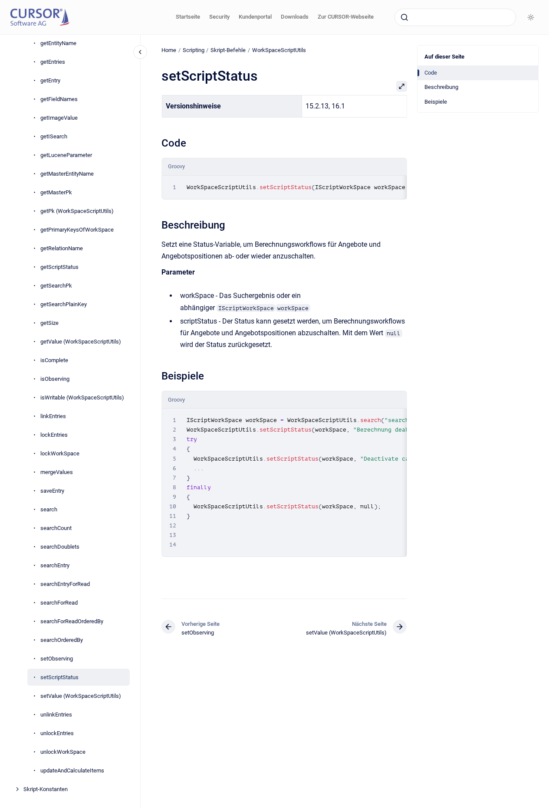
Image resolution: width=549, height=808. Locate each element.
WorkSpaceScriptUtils (279, 50)
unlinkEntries (56, 714)
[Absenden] (404, 17)
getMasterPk (56, 192)
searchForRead (59, 602)
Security (219, 16)
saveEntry (52, 490)
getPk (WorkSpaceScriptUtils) (77, 211)
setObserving (56, 658)
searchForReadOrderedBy (71, 621)
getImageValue (59, 117)
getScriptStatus (59, 267)
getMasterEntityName (67, 173)
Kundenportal (255, 16)
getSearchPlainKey (63, 304)
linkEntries (53, 416)
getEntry (50, 80)
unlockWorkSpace (62, 752)
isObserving (54, 379)
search (48, 509)
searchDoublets (59, 546)
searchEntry (54, 565)
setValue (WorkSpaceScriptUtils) (80, 696)
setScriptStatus (59, 677)
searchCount (56, 528)
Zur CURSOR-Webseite (346, 16)
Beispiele (435, 101)
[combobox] (455, 17)
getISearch (53, 136)
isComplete (54, 360)
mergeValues (56, 472)
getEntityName (58, 43)
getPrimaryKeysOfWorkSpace (77, 229)
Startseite (188, 16)
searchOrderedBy (61, 640)
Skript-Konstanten (45, 789)
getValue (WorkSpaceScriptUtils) (80, 341)
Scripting (193, 50)
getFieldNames (59, 99)
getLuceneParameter (66, 155)
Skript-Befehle (228, 50)
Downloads (295, 16)
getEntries (52, 62)
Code (430, 72)
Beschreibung (441, 87)
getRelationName (61, 248)
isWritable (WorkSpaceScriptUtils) (82, 397)
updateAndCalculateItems (72, 770)
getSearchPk (56, 285)
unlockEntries (57, 733)
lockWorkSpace (59, 453)
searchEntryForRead (65, 584)
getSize (49, 323)
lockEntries (54, 435)
